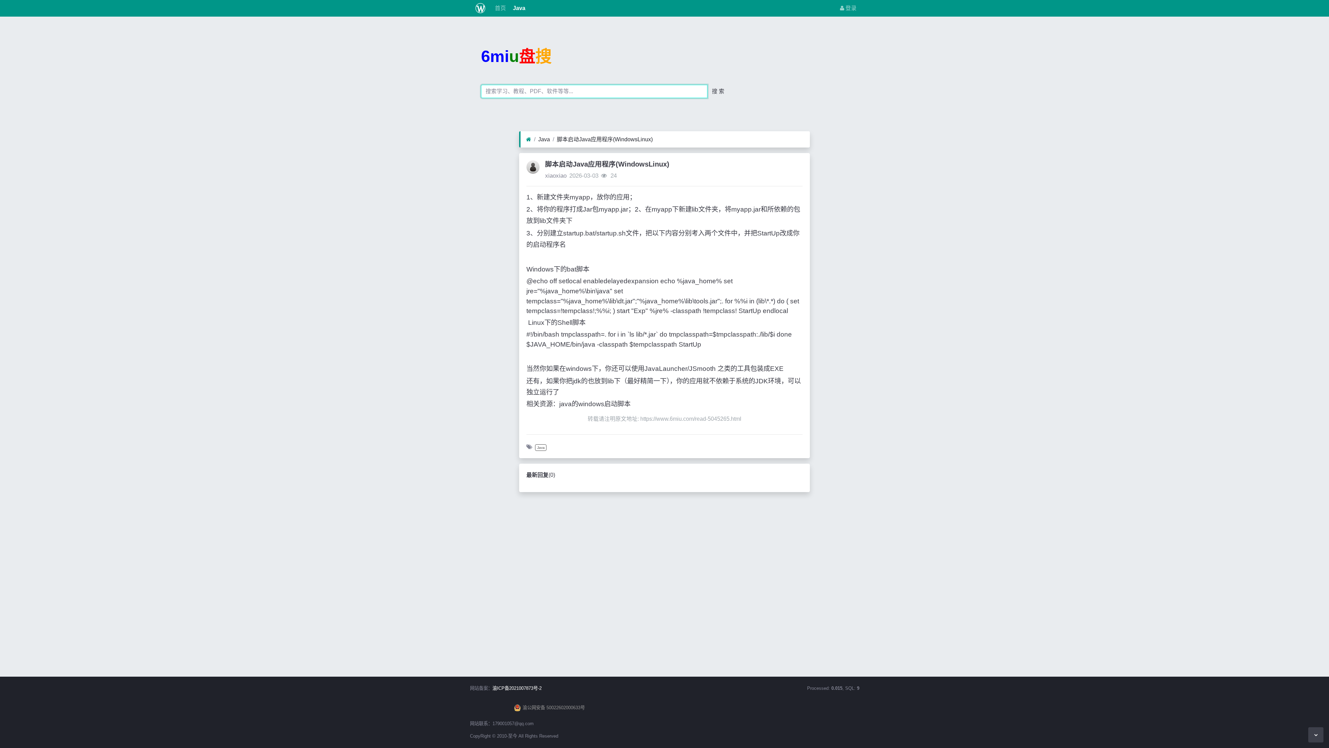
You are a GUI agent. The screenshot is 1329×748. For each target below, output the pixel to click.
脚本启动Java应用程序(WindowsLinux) (605, 139)
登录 (850, 8)
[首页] (528, 139)
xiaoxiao (556, 175)
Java (518, 8)
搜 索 (718, 91)
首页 (500, 8)
